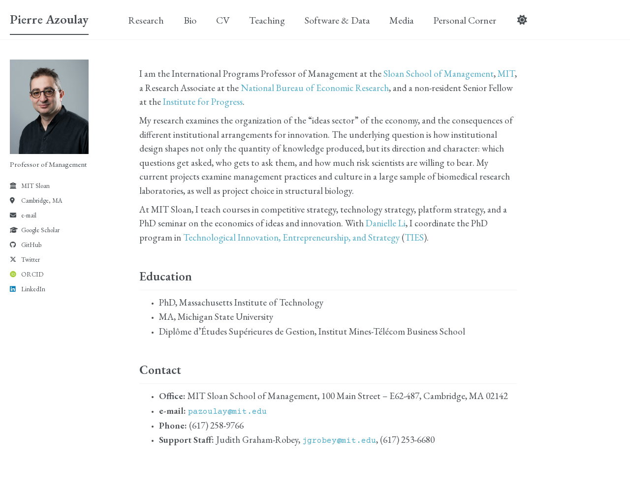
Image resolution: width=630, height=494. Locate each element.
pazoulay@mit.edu (227, 411)
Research (146, 20)
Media (401, 20)
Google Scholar (40, 230)
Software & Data (337, 20)
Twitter (30, 259)
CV (222, 20)
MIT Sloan (35, 186)
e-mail (28, 215)
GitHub (31, 245)
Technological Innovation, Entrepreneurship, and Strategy (291, 237)
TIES (414, 237)
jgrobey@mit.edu (339, 440)
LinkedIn (33, 289)
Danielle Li (386, 223)
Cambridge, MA (42, 200)
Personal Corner (464, 20)
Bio (190, 20)
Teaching (267, 20)
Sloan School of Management (438, 73)
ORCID (32, 274)
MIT (506, 73)
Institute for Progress (203, 101)
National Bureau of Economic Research (315, 88)
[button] (522, 20)
